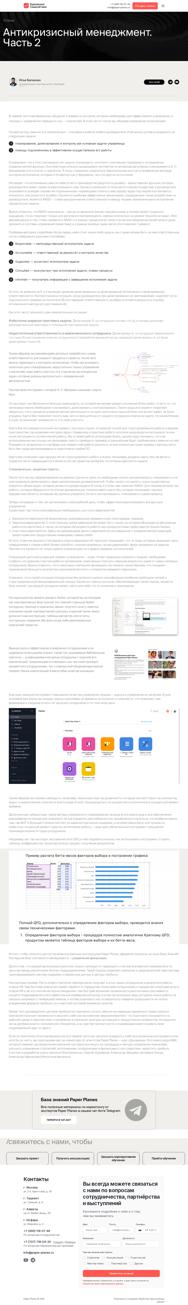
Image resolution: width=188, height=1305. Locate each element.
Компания (88, 1238)
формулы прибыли (39, 1003)
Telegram (58, 1242)
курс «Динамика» (133, 1040)
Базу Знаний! (169, 954)
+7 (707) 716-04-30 (37, 1242)
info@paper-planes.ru (118, 7)
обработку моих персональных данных (103, 1283)
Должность (128, 1238)
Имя (85, 1224)
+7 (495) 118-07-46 (120, 4)
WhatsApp (70, 1242)
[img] (176, 82)
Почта (112, 1224)
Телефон (140, 1224)
